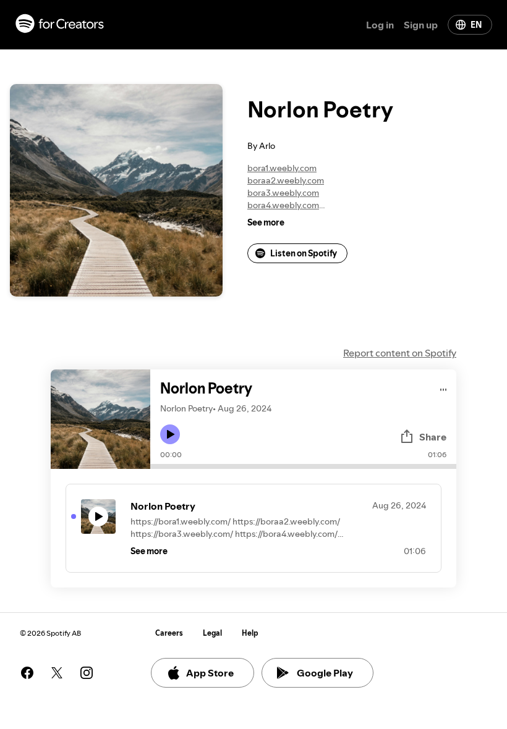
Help (250, 633)
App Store (210, 673)
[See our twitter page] (56, 672)
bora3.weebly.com (283, 193)
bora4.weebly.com (283, 205)
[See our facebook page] (27, 672)
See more (265, 222)
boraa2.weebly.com (285, 180)
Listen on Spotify (303, 253)
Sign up (421, 25)
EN (476, 25)
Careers (169, 633)
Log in (380, 25)
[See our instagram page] (86, 672)
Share (432, 437)
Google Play (325, 673)
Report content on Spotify (399, 353)
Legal (212, 633)
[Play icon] (170, 434)
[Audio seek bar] (303, 466)
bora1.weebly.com (282, 168)
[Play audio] (443, 387)
